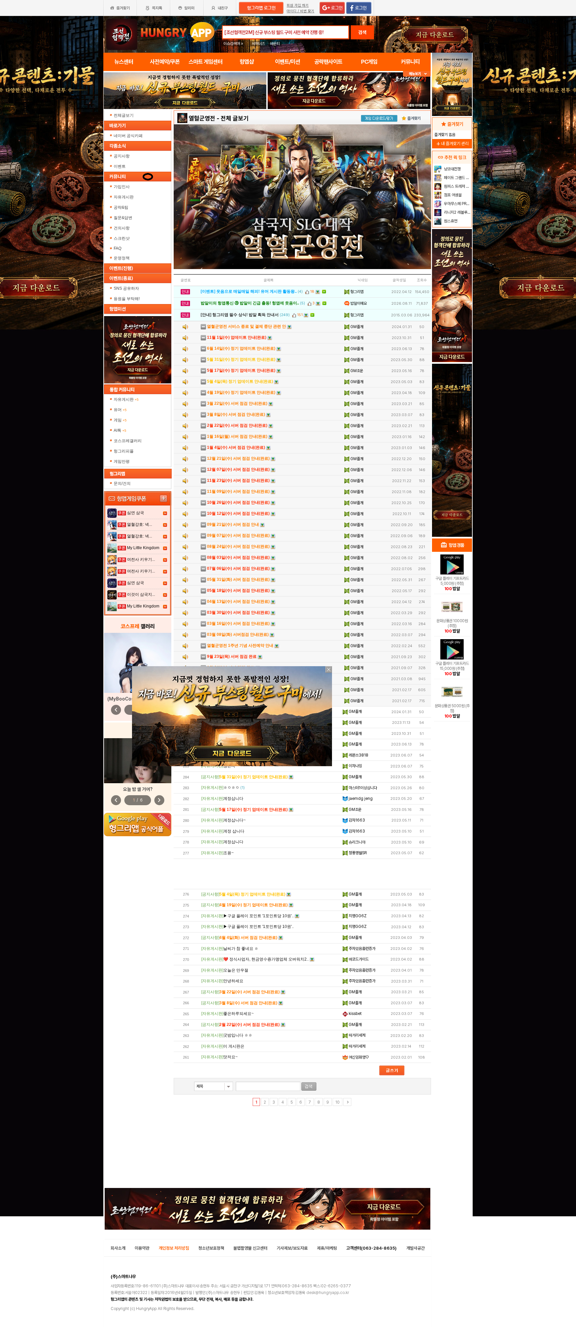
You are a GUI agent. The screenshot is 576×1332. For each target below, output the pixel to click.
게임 (120, 420)
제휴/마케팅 (327, 1248)
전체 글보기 (235, 118)
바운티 (275, 43)
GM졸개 (356, 326)
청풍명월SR (357, 853)
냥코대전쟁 (452, 169)
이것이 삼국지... (141, 594)
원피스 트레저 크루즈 (457, 186)
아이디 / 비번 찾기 (300, 11)
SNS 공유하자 (126, 288)
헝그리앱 (356, 291)
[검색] (308, 1086)
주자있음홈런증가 (361, 948)
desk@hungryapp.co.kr (327, 1292)
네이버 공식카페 (129, 135)
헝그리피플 (124, 451)
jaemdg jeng (360, 798)
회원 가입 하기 (298, 5)
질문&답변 (123, 217)
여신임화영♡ (358, 1057)
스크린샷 (122, 238)
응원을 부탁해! (127, 298)
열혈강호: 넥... (139, 524)
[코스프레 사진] (137, 663)
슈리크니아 (356, 842)
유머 (120, 409)
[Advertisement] (302, 874)
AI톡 (120, 430)
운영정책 (122, 258)
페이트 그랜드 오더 (457, 177)
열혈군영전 (202, 118)
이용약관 (142, 1248)
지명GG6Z (357, 916)
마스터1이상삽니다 (362, 788)
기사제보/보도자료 (292, 1248)
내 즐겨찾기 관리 (452, 143)
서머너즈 (258, 43)
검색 (362, 32)
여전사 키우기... (141, 559)
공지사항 (122, 156)
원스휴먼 (450, 221)
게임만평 (122, 461)
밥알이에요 (358, 303)
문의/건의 (122, 483)
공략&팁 (121, 207)
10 (337, 1102)
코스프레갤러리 (128, 440)
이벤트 (120, 166)
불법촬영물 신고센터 (250, 1248)
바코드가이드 (358, 959)
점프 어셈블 (452, 195)
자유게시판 (124, 197)
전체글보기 (124, 115)
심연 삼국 (135, 512)
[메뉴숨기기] (417, 74)
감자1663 (356, 820)
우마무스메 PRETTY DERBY (457, 203)
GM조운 (356, 370)
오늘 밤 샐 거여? (138, 789)
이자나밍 (355, 766)
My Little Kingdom (143, 547)
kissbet (355, 1013)
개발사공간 (415, 1248)
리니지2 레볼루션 (457, 212)
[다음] (347, 1102)
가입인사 (122, 186)
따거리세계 (356, 1035)
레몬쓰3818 (358, 755)
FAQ (117, 248)
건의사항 (122, 228)
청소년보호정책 (211, 1248)
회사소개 (118, 1248)
